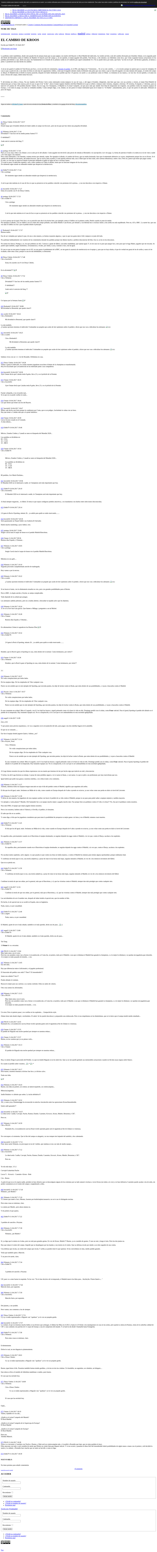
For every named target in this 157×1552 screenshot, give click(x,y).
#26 (2, 538)
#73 (2, 1442)
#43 (2, 887)
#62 (2, 1216)
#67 (2, 1315)
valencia (61, 34)
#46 (2, 951)
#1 (2, 122)
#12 (2, 333)
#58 (2, 1142)
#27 (2, 546)
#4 (2, 170)
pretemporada (5, 34)
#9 (2, 276)
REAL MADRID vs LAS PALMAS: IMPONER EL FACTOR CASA (36, 10)
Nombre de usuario (9, 1480)
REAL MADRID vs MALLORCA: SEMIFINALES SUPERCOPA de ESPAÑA (33, 16)
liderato (67, 34)
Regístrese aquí (10, 1505)
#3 (2, 151)
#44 (2, 912)
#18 (2, 418)
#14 (2, 372)
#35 (2, 692)
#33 (2, 657)
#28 (2, 565)
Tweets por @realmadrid (9, 1509)
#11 (2, 314)
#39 (2, 796)
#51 (2, 1037)
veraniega (113, 34)
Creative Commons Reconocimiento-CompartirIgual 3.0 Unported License (53, 25)
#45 (2, 930)
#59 (2, 1150)
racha (39, 34)
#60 (2, 1190)
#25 (2, 530)
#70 (2, 1355)
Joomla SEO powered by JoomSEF (7, 1470)
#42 (2, 868)
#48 (2, 993)
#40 (2, 823)
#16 (2, 401)
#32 (2, 633)
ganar (127, 34)
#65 (2, 1285)
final (107, 34)
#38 (2, 785)
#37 (2, 739)
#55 (2, 1100)
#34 (2, 676)
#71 (2, 1382)
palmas (88, 34)
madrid (81, 33)
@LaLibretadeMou (81, 104)
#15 (2, 380)
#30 (2, 606)
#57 (2, 1123)
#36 (2, 718)
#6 (2, 196)
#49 (2, 1022)
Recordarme (7, 1492)
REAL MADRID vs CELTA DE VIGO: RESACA (29, 12)
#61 (2, 1197)
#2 (2, 132)
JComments (78, 1469)
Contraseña (6, 1486)
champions (101, 34)
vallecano (121, 34)
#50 (2, 1029)
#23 (2, 507)
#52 (2, 1045)
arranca (21, 34)
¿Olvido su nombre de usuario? (15, 1503)
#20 (2, 449)
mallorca (74, 34)
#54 (2, 1085)
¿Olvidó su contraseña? (13, 1501)
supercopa (50, 34)
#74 (2, 1454)
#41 (2, 842)
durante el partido (64, 69)
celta (56, 34)
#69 (2, 1332)
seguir (44, 34)
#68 (2, 1323)
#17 (2, 408)
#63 (2, 1228)
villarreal (94, 34)
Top (2, 1550)
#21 (2, 481)
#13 (2, 363)
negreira (33, 34)
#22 (2, 489)
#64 (2, 1262)
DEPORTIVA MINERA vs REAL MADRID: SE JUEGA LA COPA (29, 18)
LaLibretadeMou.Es (7, 25)
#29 (2, 576)
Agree (24, 5)
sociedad (27, 34)
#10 (2, 306)
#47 (2, 963)
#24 (2, 519)
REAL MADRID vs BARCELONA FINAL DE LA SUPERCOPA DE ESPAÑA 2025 (35, 14)
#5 (2, 189)
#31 (2, 614)
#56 (2, 1112)
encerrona (14, 34)
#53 (2, 1069)
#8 (2, 257)
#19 (2, 427)
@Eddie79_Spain (17, 104)
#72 (2, 1411)
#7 (2, 230)
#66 (2, 1293)
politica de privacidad (140, 2)
